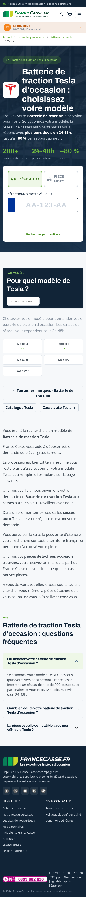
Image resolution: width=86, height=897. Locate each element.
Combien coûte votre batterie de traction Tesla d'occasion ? (40, 710)
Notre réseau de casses (18, 814)
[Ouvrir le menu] (79, 14)
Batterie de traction (62, 37)
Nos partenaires (13, 827)
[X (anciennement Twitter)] (15, 791)
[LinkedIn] (34, 791)
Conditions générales (59, 820)
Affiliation (9, 839)
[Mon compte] (61, 14)
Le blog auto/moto (15, 851)
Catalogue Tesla (19, 407)
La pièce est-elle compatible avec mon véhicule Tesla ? (38, 728)
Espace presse (12, 845)
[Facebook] (6, 791)
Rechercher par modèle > (43, 234)
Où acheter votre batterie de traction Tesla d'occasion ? (36, 661)
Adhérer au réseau (15, 808)
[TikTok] (43, 791)
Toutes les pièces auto (30, 37)
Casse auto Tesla (58, 407)
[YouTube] (25, 791)
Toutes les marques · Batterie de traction (44, 393)
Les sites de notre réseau (19, 820)
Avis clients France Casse (19, 832)
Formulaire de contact (60, 808)
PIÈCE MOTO (59, 179)
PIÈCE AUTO (28, 179)
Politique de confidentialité (63, 814)
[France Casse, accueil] (26, 14)
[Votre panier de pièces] (69, 14)
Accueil (7, 37)
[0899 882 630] (25, 879)
